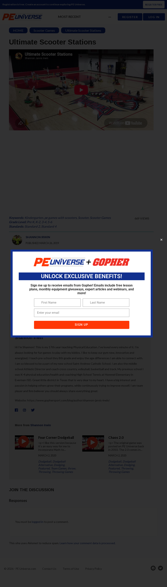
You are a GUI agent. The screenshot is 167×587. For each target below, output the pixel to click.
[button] (161, 239)
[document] (83, 293)
